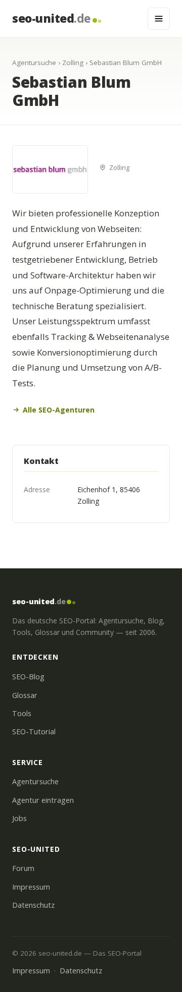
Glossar (24, 695)
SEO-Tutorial (34, 731)
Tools (21, 713)
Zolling (72, 62)
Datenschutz (33, 905)
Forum (23, 868)
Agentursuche (34, 62)
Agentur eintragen (43, 800)
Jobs (19, 818)
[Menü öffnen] (159, 19)
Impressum (31, 887)
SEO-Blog (28, 676)
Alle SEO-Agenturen (59, 410)
